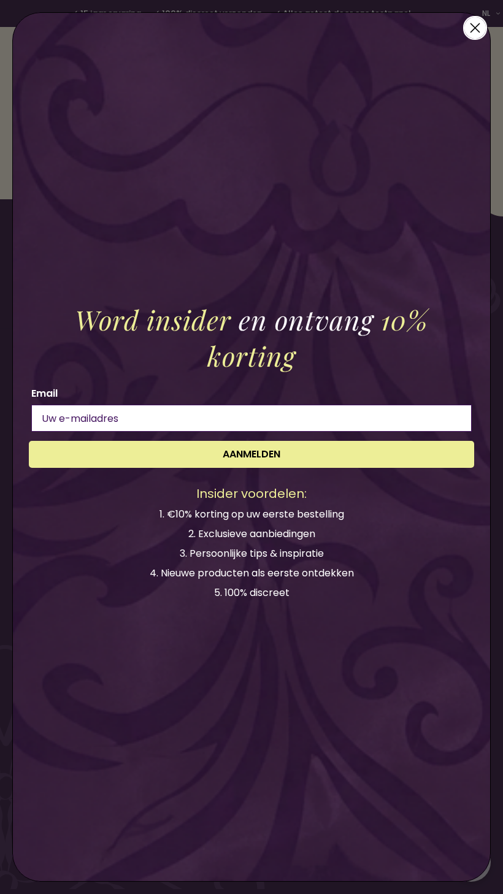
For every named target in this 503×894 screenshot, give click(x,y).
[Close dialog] (475, 28)
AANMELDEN (251, 454)
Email (44, 393)
